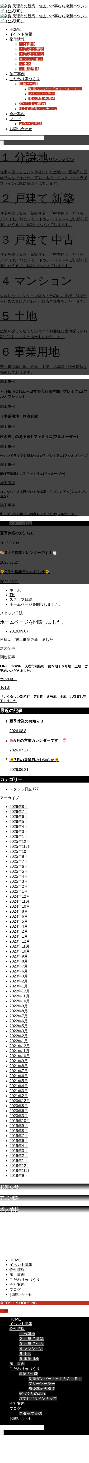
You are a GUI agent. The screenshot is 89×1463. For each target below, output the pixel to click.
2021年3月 (18, 1091)
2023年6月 (18, 971)
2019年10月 (19, 1121)
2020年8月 (18, 1106)
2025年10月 (19, 851)
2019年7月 (18, 1136)
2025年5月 (18, 871)
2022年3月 (18, 1031)
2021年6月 (18, 1076)
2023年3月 (18, 976)
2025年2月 (18, 886)
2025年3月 (18, 881)
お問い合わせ (20, 129)
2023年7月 (18, 966)
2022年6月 (18, 1021)
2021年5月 (18, 1081)
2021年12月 (19, 1046)
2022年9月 (18, 1006)
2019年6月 (18, 1141)
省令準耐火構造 (41, 99)
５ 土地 (25, 64)
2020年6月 (18, 1111)
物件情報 (17, 39)
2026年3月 (18, 832)
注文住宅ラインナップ (38, 109)
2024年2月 (18, 931)
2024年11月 (19, 901)
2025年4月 (18, 876)
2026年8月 (18, 807)
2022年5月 (18, 1026)
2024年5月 (18, 921)
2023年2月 (18, 981)
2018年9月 (18, 1176)
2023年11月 (19, 946)
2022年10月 (19, 1001)
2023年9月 (18, 956)
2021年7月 (18, 1071)
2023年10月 (19, 951)
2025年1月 (18, 891)
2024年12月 (19, 896)
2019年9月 (18, 1126)
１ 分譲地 (27, 44)
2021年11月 (19, 1051)
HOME (15, 30)
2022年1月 (18, 1041)
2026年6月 (18, 817)
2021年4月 (18, 1086)
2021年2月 (18, 1096)
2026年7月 (18, 812)
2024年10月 (19, 906)
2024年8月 (18, 911)
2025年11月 (19, 847)
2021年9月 (18, 1061)
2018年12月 (19, 1166)
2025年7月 (18, 861)
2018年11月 (19, 1171)
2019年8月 (18, 1131)
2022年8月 (18, 1011)
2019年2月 (18, 1156)
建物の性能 (28, 84)
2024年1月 (18, 936)
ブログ (15, 119)
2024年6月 (18, 916)
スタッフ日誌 (30, 124)
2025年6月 (18, 866)
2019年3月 (18, 1151)
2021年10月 (19, 1056)
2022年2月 (18, 1036)
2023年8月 (18, 961)
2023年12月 (19, 941)
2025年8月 (18, 856)
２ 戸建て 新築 (31, 49)
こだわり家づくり (24, 79)
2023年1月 (18, 986)
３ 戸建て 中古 (31, 54)
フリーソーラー (41, 94)
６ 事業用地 (29, 69)
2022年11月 (19, 996)
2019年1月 (18, 1161)
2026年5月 (18, 822)
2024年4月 (18, 926)
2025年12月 (19, 842)
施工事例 (17, 74)
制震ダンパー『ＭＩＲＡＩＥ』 (55, 89)
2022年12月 (19, 991)
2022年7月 (18, 1016)
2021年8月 (18, 1066)
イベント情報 (20, 34)
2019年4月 (18, 1146)
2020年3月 (18, 1116)
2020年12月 (19, 1101)
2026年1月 (18, 837)
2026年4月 (18, 827)
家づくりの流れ (32, 104)
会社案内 (17, 114)
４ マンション (31, 59)
